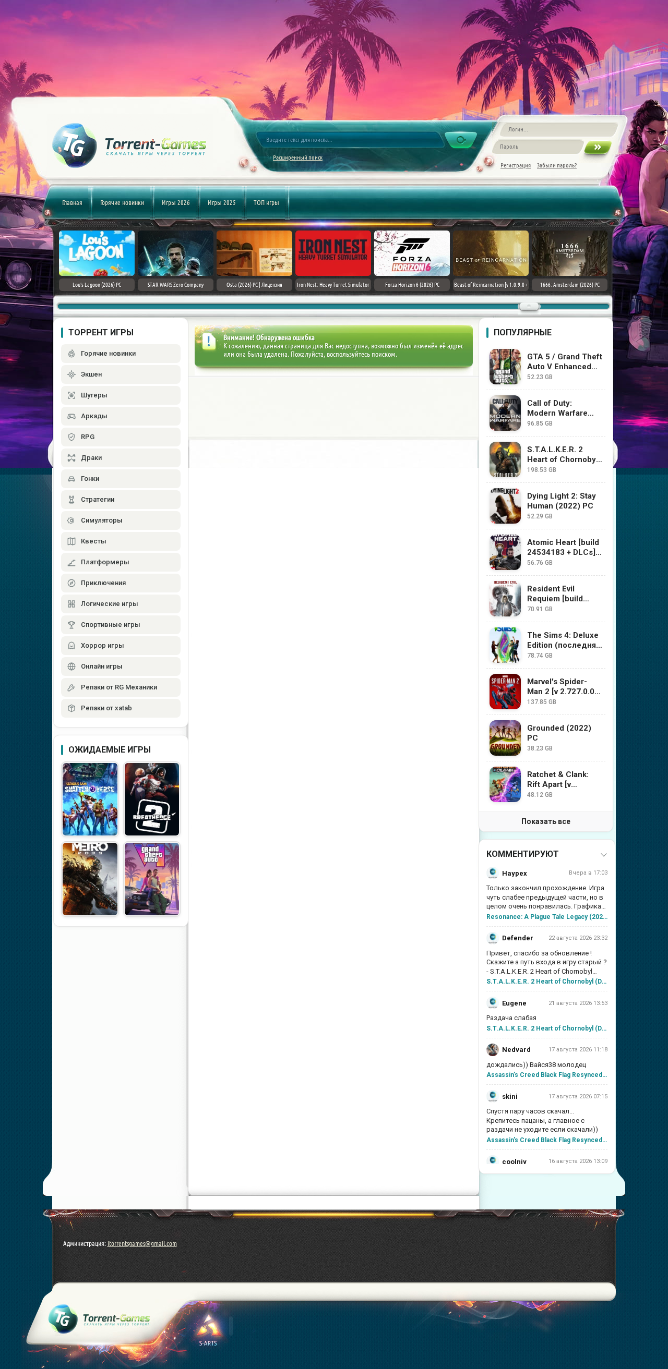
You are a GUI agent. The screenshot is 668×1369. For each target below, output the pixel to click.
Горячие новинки (122, 202)
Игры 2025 (222, 202)
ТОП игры (266, 202)
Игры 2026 (176, 202)
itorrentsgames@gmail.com (142, 1243)
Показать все (545, 821)
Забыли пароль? (557, 165)
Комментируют (522, 854)
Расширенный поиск (298, 157)
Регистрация (515, 165)
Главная (72, 202)
